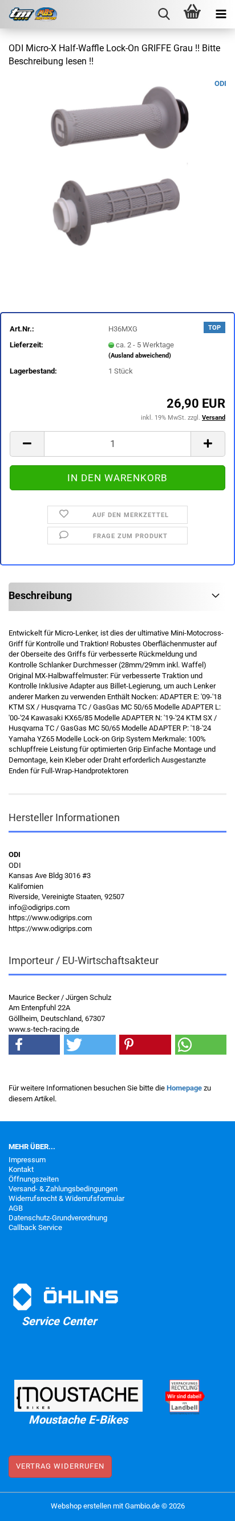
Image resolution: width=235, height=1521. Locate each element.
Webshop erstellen (81, 1506)
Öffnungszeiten (34, 1179)
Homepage (184, 1088)
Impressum (27, 1159)
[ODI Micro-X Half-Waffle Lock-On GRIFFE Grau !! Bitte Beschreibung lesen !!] (117, 163)
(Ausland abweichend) (139, 355)
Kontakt (21, 1169)
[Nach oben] (204, 1504)
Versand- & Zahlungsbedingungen (63, 1188)
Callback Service (35, 1227)
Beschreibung (40, 595)
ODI (220, 83)
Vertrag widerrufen (60, 1466)
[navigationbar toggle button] (220, 14)
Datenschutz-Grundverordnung (58, 1217)
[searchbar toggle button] (163, 14)
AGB (16, 1208)
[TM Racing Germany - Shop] (28, 14)
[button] (27, 444)
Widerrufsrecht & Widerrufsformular (66, 1198)
